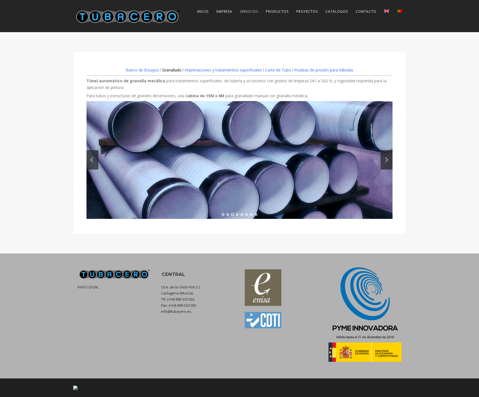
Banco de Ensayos (142, 70)
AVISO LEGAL (88, 287)
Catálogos (336, 11)
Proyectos (307, 11)
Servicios (249, 11)
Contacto (366, 11)
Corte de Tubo (278, 70)
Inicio (203, 11)
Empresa (224, 11)
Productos (277, 11)
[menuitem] (386, 11)
